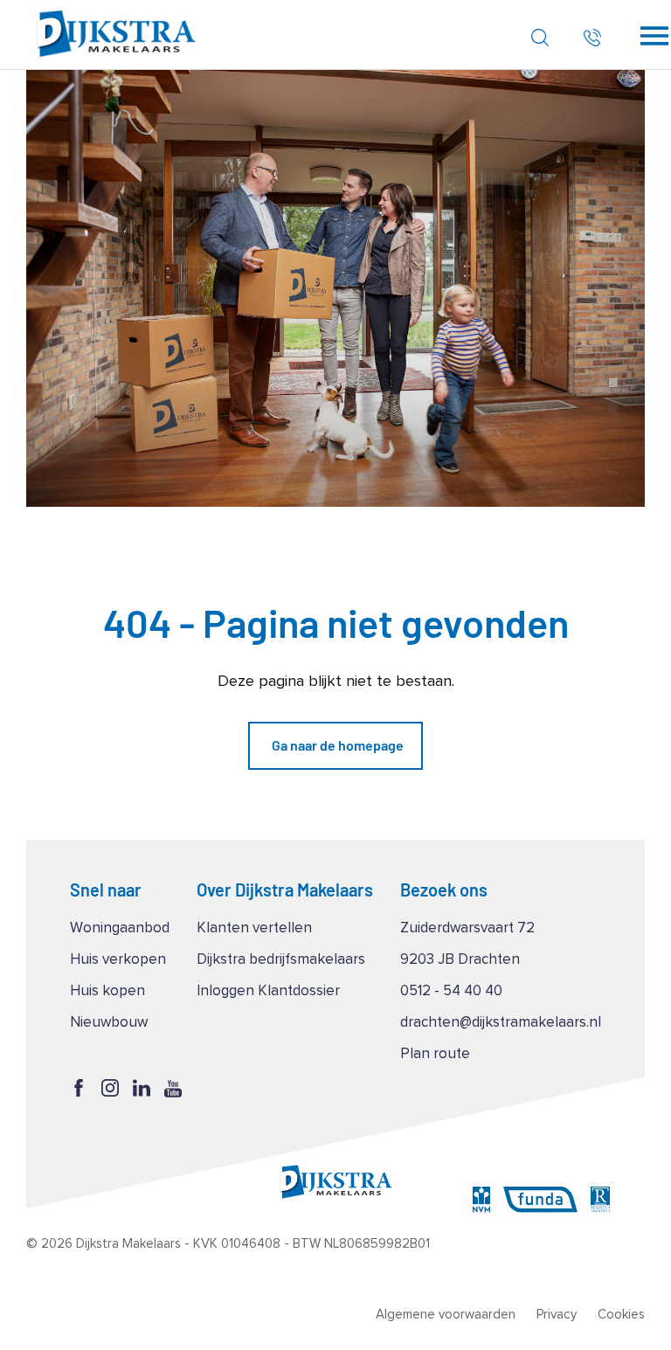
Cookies (621, 1314)
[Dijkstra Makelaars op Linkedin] (141, 1090)
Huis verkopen (118, 959)
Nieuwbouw (109, 1022)
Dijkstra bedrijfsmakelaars (281, 959)
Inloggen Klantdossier (268, 991)
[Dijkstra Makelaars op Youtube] (173, 1088)
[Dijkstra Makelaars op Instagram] (110, 1090)
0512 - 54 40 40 (451, 991)
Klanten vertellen (254, 928)
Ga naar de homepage (338, 745)
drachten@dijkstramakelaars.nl (500, 1022)
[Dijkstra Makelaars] (115, 34)
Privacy (556, 1314)
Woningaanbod (119, 928)
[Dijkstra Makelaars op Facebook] (78, 1090)
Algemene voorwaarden (445, 1314)
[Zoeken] (540, 35)
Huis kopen (107, 991)
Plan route (435, 1054)
